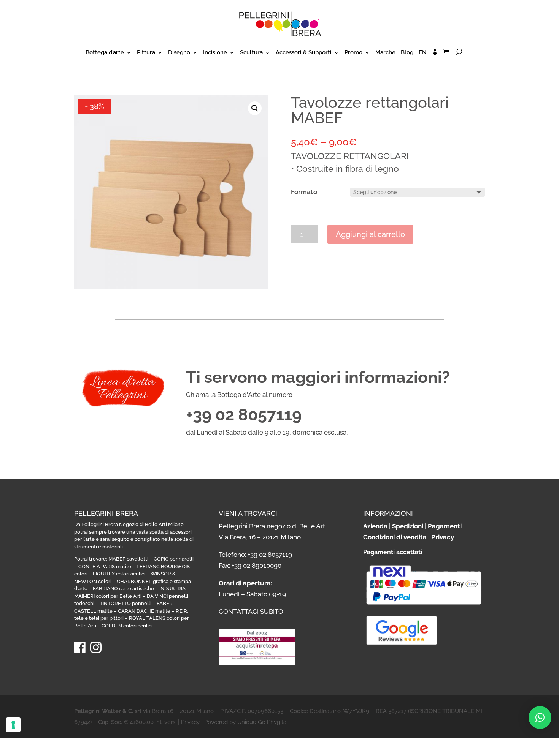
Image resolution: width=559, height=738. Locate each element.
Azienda (375, 526)
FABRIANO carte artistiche (123, 588)
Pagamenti (445, 526)
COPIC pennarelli (174, 559)
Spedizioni (407, 526)
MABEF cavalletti (128, 559)
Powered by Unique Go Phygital (246, 722)
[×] (540, 717)
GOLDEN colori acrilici (127, 626)
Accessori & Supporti (304, 53)
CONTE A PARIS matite (104, 566)
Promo (353, 53)
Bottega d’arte (105, 53)
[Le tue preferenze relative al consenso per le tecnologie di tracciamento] (13, 724)
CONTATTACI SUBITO (251, 611)
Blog (407, 53)
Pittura (146, 53)
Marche (385, 53)
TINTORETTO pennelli (125, 603)
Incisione (215, 53)
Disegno (179, 53)
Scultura (251, 53)
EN (423, 53)
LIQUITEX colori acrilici (119, 574)
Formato (304, 192)
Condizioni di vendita (395, 537)
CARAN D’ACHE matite (144, 611)
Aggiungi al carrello (370, 234)
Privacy (442, 537)
